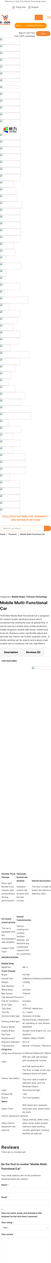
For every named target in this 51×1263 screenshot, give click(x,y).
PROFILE (18, 26)
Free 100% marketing (24, 36)
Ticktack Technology (36, 596)
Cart (43, 33)
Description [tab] (11, 652)
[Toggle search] (39, 17)
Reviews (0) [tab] (33, 652)
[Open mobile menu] (49, 17)
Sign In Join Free (27, 33)
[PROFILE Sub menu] (24, 25)
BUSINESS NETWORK (34, 26)
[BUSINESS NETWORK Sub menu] (45, 25)
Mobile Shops (18, 596)
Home (2, 534)
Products (13, 534)
